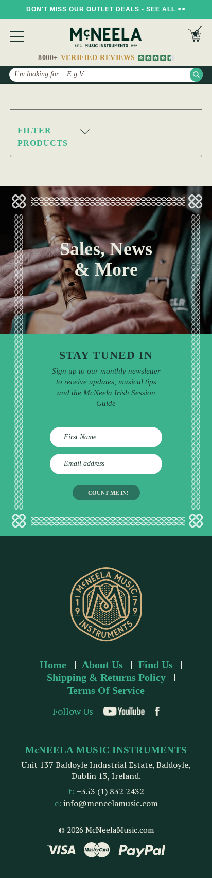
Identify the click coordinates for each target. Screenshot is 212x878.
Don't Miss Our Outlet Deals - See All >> (106, 9)
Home (53, 664)
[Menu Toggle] (17, 36)
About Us (102, 664)
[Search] (196, 74)
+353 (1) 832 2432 (110, 791)
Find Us (155, 664)
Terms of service (106, 690)
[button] (106, 137)
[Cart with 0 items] (195, 36)
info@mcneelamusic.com (110, 803)
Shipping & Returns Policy (106, 677)
